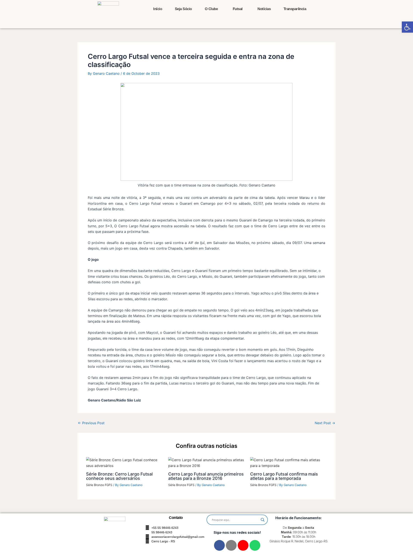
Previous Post (91, 423)
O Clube (211, 9)
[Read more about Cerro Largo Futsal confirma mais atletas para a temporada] (288, 462)
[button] (407, 27)
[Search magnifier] (263, 520)
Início (157, 9)
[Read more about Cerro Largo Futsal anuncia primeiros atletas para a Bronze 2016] (206, 462)
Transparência (295, 9)
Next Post (325, 423)
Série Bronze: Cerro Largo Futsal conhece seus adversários (119, 476)
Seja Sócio (183, 9)
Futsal (238, 9)
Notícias (264, 9)
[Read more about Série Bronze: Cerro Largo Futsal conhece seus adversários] (124, 462)
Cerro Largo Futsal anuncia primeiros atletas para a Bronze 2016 (206, 476)
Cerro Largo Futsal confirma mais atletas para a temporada (284, 476)
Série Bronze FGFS (99, 485)
